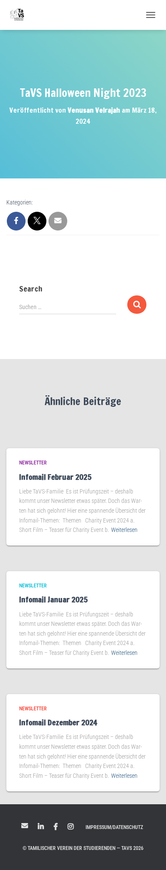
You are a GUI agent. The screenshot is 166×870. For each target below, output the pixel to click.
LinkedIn (41, 827)
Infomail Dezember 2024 (58, 722)
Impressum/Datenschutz (114, 827)
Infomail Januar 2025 (53, 599)
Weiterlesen (124, 529)
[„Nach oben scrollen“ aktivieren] (149, 853)
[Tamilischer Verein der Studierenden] (20, 15)
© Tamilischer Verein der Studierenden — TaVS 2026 (83, 848)
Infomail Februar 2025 (55, 476)
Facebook (55, 827)
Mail (24, 825)
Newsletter (33, 463)
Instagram (70, 827)
